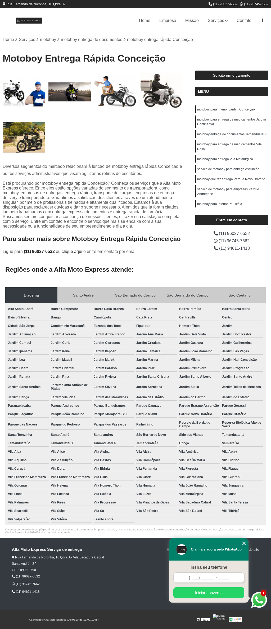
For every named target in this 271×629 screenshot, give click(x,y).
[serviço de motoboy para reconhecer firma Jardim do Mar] (160, 92)
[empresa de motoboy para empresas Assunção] (69, 92)
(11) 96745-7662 (255, 4)
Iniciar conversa (209, 592)
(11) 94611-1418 (234, 248)
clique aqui (72, 251)
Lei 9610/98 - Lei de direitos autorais (47, 532)
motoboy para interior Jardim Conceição (226, 109)
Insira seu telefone (209, 567)
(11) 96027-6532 (224, 4)
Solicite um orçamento (231, 75)
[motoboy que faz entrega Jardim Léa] (115, 92)
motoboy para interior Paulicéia (219, 204)
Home (144, 20)
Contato (244, 20)
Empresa (167, 20)
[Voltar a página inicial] (29, 21)
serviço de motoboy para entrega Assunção (228, 169)
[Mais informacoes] (262, 20)
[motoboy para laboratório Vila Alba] (24, 137)
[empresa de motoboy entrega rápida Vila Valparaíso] (24, 92)
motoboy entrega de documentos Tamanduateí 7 (232, 134)
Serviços (216, 20)
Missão (192, 20)
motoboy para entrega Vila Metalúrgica (225, 159)
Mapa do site (249, 550)
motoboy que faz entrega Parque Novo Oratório (231, 179)
